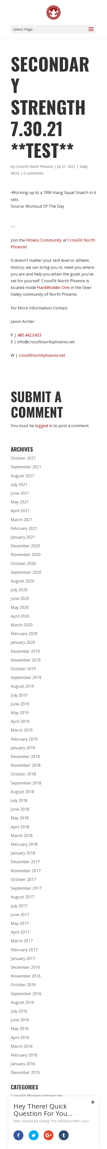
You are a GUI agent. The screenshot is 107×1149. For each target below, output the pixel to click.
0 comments (33, 173)
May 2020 (20, 607)
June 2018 (20, 809)
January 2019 (23, 748)
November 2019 (26, 660)
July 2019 (19, 695)
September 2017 (26, 888)
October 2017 (23, 879)
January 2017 (23, 958)
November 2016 (26, 976)
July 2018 (19, 800)
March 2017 (22, 941)
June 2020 (20, 598)
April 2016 (20, 1037)
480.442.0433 (29, 335)
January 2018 (23, 853)
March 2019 (22, 730)
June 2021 (20, 493)
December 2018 (25, 756)
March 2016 (22, 1046)
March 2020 (22, 625)
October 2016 (23, 984)
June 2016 (20, 1020)
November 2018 (26, 765)
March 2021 (22, 519)
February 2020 (24, 633)
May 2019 (20, 712)
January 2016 (23, 1063)
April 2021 (20, 510)
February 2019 (24, 739)
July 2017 (19, 906)
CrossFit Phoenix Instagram (36, 1096)
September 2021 (26, 467)
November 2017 (26, 870)
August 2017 (22, 897)
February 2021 (24, 528)
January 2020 (23, 642)
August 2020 (22, 581)
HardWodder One (53, 287)
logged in (44, 425)
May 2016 (20, 1028)
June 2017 (20, 914)
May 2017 (20, 923)
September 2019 (26, 677)
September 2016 (26, 993)
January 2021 (23, 537)
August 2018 (22, 791)
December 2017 (25, 861)
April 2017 (20, 932)
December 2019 (25, 651)
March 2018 (22, 835)
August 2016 (22, 1002)
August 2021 (22, 476)
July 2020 (19, 589)
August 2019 (22, 686)
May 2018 (20, 818)
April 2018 (20, 827)
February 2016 (24, 1055)
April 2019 (20, 721)
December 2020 (25, 546)
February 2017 (24, 950)
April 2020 (20, 616)
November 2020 (26, 554)
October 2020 (23, 563)
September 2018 (26, 783)
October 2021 (23, 458)
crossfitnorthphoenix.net (42, 355)
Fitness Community (44, 240)
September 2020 (26, 572)
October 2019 (23, 668)
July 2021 (19, 484)
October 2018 (23, 774)
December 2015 (25, 1072)
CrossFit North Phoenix (34, 166)
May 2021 (20, 502)
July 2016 (19, 1011)
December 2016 (25, 967)
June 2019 (20, 704)
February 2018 (24, 844)
